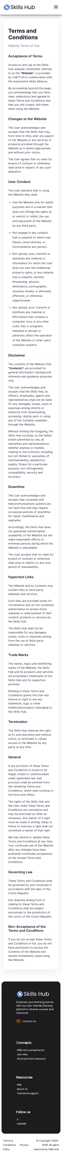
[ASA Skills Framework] (21, 7)
